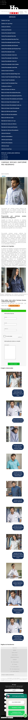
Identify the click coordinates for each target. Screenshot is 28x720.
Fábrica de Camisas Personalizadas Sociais (10, 102)
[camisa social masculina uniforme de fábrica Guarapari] (14, 597)
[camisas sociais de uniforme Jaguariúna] (14, 488)
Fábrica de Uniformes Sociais (7, 117)
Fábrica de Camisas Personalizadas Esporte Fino (11, 95)
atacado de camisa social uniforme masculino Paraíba (18, 447)
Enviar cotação (13, 364)
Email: (5, 323)
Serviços (12, 17)
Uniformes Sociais (5, 145)
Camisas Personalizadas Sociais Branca (9, 58)
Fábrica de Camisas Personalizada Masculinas (11, 92)
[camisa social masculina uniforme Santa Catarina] (14, 407)
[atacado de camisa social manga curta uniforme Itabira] (14, 461)
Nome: (5, 317)
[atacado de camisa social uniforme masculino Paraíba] (14, 433)
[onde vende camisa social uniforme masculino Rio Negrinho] (14, 624)
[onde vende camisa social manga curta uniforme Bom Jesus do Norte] (14, 379)
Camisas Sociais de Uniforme (7, 70)
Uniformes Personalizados (6, 142)
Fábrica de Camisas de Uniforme (8, 89)
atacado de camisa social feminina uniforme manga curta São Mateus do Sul (17, 555)
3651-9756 (4, 1)
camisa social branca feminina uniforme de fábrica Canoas (18, 583)
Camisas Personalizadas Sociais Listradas (10, 64)
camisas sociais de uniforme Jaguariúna (17, 500)
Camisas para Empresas (6, 29)
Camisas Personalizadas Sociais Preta (9, 67)
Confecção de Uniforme (6, 86)
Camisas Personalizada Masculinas (8, 36)
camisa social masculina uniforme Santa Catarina (18, 420)
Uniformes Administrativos (6, 136)
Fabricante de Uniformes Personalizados (9, 130)
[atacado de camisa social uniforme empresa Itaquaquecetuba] (14, 514)
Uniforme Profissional (5, 133)
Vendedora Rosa (16, 713)
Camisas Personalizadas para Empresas (9, 45)
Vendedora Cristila (16, 707)
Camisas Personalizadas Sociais (8, 51)
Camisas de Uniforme (5, 26)
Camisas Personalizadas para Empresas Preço (11, 48)
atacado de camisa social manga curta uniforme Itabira (18, 474)
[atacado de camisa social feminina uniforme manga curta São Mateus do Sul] (14, 541)
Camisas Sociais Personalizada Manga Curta (10, 73)
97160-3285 (4, 2)
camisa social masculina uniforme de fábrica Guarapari (18, 611)
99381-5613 (4, 4)
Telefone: (6, 328)
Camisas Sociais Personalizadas (8, 80)
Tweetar (4, 176)
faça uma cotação (14, 305)
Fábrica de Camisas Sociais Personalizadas (10, 108)
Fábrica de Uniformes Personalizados (9, 114)
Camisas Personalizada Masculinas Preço (10, 39)
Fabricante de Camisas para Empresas (9, 127)
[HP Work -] (14, 9)
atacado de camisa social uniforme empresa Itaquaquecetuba (18, 527)
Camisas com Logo (5, 20)
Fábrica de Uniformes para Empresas (9, 111)
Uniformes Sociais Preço (6, 149)
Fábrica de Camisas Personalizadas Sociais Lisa (11, 105)
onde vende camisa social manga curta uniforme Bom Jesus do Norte (18, 393)
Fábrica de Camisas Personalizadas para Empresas (12, 98)
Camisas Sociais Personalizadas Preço (9, 83)
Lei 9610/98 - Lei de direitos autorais (6, 680)
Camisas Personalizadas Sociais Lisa (9, 61)
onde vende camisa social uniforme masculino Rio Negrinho (18, 638)
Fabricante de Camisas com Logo (8, 120)
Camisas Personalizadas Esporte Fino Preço (10, 42)
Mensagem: (7, 344)
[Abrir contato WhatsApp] (25, 715)
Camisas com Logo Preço (6, 23)
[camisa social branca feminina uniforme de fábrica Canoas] (14, 570)
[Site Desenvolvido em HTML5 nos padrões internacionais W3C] (10, 717)
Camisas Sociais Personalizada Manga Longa (10, 76)
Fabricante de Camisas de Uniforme (8, 123)
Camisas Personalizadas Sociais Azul (9, 54)
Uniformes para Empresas (6, 139)
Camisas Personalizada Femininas (8, 33)
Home (14, 690)
